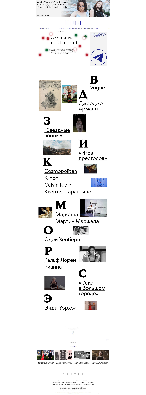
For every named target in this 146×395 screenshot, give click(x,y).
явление (74, 342)
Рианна (53, 267)
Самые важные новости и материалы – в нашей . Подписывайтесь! (73, 328)
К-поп (51, 178)
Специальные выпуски (44, 28)
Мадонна (66, 214)
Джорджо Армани (91, 106)
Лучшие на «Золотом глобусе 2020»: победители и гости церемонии (45, 363)
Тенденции (64, 31)
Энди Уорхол (60, 308)
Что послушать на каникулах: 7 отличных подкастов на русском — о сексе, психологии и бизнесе (82, 363)
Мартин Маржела (77, 221)
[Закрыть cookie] (99, 393)
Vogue (97, 88)
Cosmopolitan (60, 171)
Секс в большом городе (92, 288)
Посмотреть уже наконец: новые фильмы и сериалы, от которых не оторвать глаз (100, 363)
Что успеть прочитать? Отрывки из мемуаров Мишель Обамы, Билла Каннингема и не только (64, 363)
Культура (59, 31)
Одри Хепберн (62, 239)
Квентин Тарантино (67, 192)
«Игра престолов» (93, 156)
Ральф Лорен (60, 260)
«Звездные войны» (57, 133)
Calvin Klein (57, 185)
